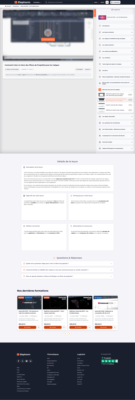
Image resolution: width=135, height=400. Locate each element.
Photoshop (80, 361)
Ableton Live (80, 370)
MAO (48, 358)
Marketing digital (51, 384)
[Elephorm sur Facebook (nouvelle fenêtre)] (18, 361)
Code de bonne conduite (23, 388)
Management (51, 377)
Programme (116, 9)
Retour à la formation (13, 69)
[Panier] (107, 2)
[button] (65, 333)
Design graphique (52, 361)
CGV (18, 372)
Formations (16, 6)
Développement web (53, 372)
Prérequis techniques (23, 391)
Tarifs (102, 2)
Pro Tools (79, 379)
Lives (96, 2)
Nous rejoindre (21, 379)
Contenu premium (48, 39)
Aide (18, 367)
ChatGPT (79, 384)
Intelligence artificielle (53, 375)
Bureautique (50, 365)
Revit (78, 358)
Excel (78, 368)
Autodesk (79, 363)
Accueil (9, 6)
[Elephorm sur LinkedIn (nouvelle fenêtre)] (30, 361)
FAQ (18, 370)
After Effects (80, 375)
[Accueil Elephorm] (23, 354)
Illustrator (79, 372)
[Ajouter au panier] (38, 327)
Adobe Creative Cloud (83, 365)
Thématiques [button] (53, 354)
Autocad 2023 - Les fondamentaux (30, 6)
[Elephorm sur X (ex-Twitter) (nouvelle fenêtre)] (22, 361)
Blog (18, 386)
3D (48, 368)
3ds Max (79, 382)
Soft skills (49, 382)
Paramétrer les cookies (23, 384)
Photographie (51, 379)
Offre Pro (19, 377)
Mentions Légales (22, 381)
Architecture (50, 363)
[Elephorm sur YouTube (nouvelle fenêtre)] (26, 361)
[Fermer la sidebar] (94, 13)
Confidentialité (21, 374)
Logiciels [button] (81, 354)
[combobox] (68, 2)
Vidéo (48, 370)
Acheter (28, 327)
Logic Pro (79, 377)
